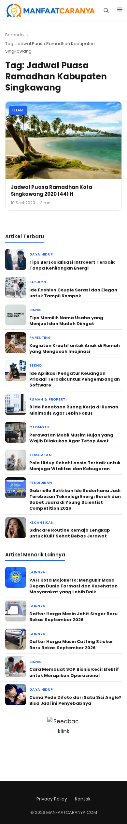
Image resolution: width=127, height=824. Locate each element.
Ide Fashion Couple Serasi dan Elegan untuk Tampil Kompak (73, 293)
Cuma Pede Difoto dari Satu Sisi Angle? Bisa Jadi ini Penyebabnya (75, 700)
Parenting (40, 337)
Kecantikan (41, 522)
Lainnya (37, 572)
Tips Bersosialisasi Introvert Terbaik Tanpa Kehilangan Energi (72, 265)
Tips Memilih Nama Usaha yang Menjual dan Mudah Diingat (66, 321)
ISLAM (18, 110)
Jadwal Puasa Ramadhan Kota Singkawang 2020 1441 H (51, 190)
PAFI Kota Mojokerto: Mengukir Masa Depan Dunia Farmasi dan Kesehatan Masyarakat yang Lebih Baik (73, 586)
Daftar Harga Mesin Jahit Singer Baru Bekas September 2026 (73, 617)
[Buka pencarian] (106, 10)
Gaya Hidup (41, 254)
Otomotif (39, 427)
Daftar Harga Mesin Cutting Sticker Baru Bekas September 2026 (71, 644)
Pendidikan (40, 482)
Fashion (37, 282)
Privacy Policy (51, 799)
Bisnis (35, 309)
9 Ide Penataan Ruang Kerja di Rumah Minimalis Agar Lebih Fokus (73, 410)
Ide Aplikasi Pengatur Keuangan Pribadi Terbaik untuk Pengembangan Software (74, 379)
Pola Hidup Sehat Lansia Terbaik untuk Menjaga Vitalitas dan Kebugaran (74, 466)
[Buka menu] (120, 10)
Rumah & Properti (47, 399)
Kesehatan (40, 455)
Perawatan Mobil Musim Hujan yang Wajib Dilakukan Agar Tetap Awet (71, 438)
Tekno (35, 365)
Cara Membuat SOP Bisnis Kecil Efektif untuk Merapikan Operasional (74, 672)
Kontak (83, 799)
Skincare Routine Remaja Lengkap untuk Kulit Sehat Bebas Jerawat (69, 533)
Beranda (14, 35)
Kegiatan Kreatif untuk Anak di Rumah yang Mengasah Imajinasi (74, 348)
